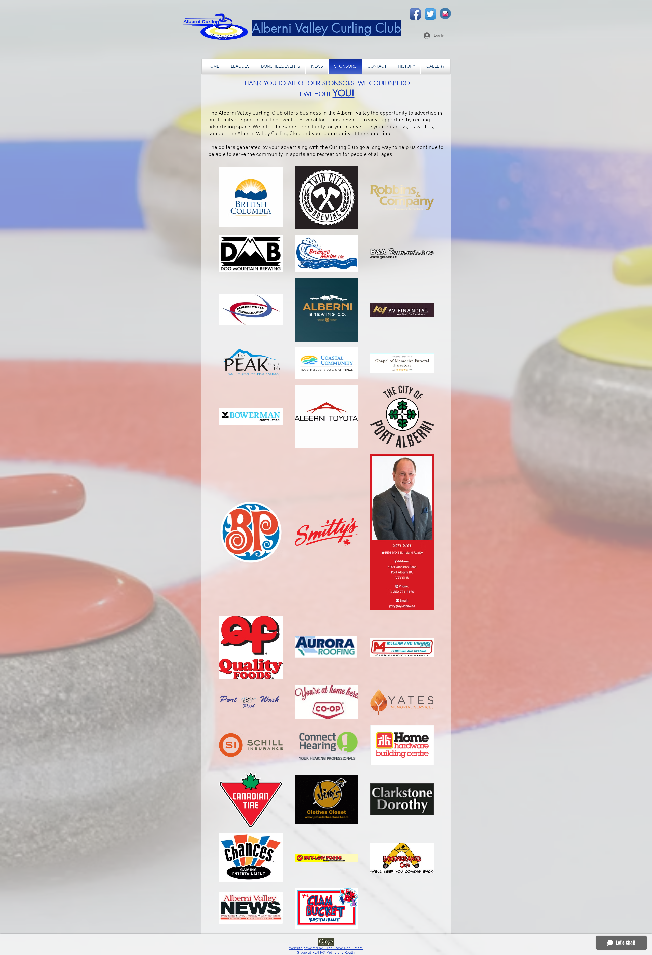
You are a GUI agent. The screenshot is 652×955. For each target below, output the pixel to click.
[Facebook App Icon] (415, 14)
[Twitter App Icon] (430, 14)
